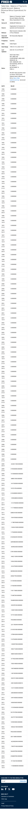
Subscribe (23, 781)
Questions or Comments (7, 796)
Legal (2, 803)
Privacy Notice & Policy (7, 806)
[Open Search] (24, 2)
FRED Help (4, 799)
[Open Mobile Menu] (26, 2)
